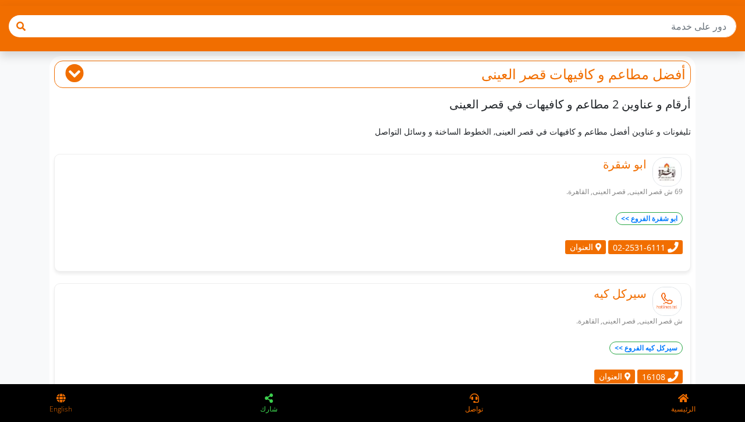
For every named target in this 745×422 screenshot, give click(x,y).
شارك (269, 409)
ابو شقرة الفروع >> (649, 218)
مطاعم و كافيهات (599, 73)
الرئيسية (683, 409)
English (60, 409)
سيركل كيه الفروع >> (646, 348)
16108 (655, 376)
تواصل (474, 409)
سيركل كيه (620, 293)
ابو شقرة (625, 164)
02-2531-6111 (640, 246)
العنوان (582, 246)
